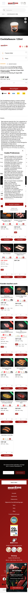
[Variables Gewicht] (9, 300)
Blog (14, 511)
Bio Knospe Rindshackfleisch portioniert (7, 296)
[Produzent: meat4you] (26, 46)
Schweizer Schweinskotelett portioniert (7, 331)
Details (2, 118)
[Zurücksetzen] (23, 10)
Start (3, 14)
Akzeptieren (14, 204)
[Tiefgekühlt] (20, 300)
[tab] (14, 118)
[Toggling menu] (3, 3)
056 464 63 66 (16, 558)
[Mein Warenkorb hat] (25, 3)
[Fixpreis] (24, 46)
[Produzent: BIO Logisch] (11, 300)
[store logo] (13, 3)
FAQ (14, 508)
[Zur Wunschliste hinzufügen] (25, 19)
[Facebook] (4, 579)
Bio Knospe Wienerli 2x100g (21, 368)
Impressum (14, 496)
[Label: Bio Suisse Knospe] (2, 300)
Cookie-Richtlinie (9, 199)
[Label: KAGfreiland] (18, 336)
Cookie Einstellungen (14, 514)
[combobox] (14, 10)
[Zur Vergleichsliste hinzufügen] (25, 22)
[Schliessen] (4, 10)
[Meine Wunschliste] (21, 3)
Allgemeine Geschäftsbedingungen (14, 502)
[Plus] (26, 82)
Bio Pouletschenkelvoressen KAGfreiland (21, 331)
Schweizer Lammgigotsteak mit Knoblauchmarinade (7, 402)
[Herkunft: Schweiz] (20, 46)
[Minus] (1, 82)
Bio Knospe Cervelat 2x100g (6, 368)
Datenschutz (14, 499)
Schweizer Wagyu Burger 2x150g (21, 296)
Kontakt (14, 493)
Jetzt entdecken (17, 587)
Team (14, 505)
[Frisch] (22, 46)
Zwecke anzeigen (14, 209)
